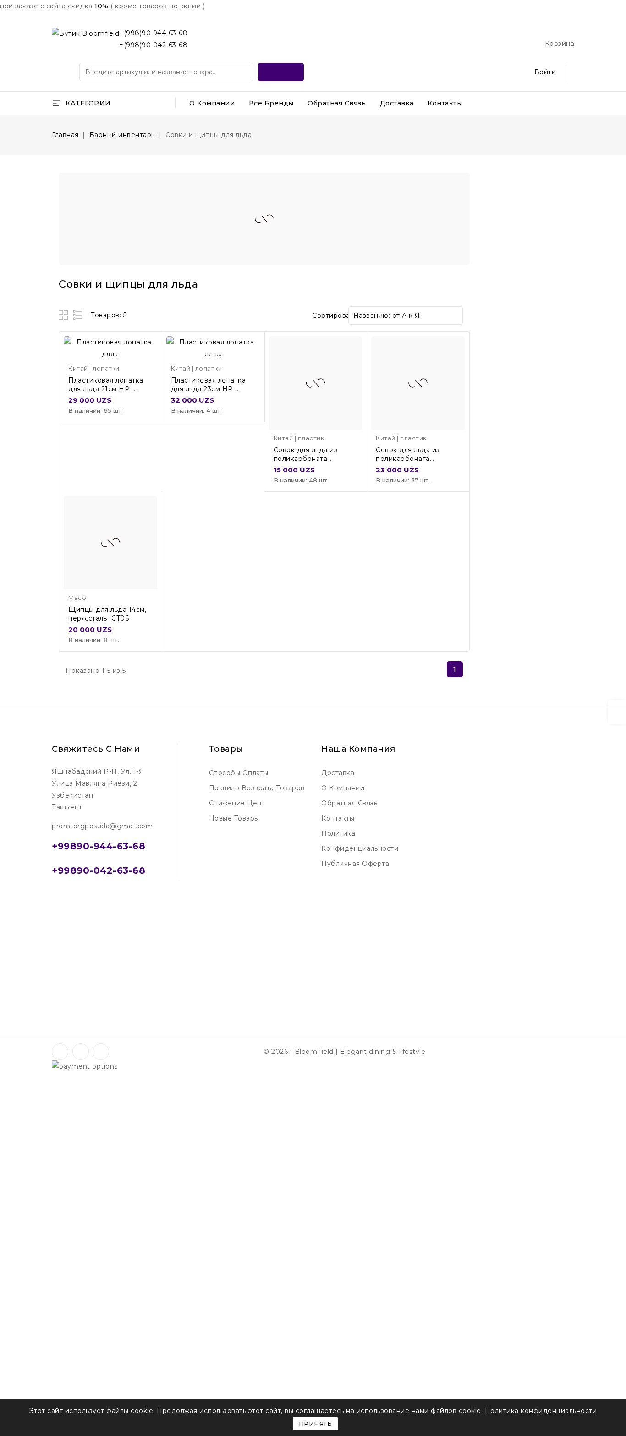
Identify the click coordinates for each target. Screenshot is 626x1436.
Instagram (102, 1051)
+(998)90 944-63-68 (153, 33)
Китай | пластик (299, 438)
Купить (146, 352)
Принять (315, 1423)
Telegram (114, 1051)
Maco (77, 597)
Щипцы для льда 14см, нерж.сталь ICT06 (107, 613)
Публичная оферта (355, 863)
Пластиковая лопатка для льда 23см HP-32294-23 (208, 389)
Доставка (397, 103)
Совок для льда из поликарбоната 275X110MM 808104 (410, 458)
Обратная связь (337, 103)
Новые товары (234, 818)
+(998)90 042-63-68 (153, 45)
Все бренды (271, 103)
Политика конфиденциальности (359, 841)
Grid (64, 315)
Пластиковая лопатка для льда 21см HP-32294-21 (105, 389)
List (78, 315)
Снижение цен (235, 803)
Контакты (445, 103)
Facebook (61, 1051)
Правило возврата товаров (257, 788)
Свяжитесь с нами (96, 749)
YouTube (81, 1051)
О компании (212, 103)
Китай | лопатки (94, 368)
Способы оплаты (239, 773)
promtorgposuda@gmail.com (102, 826)
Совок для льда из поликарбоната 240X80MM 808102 (308, 458)
